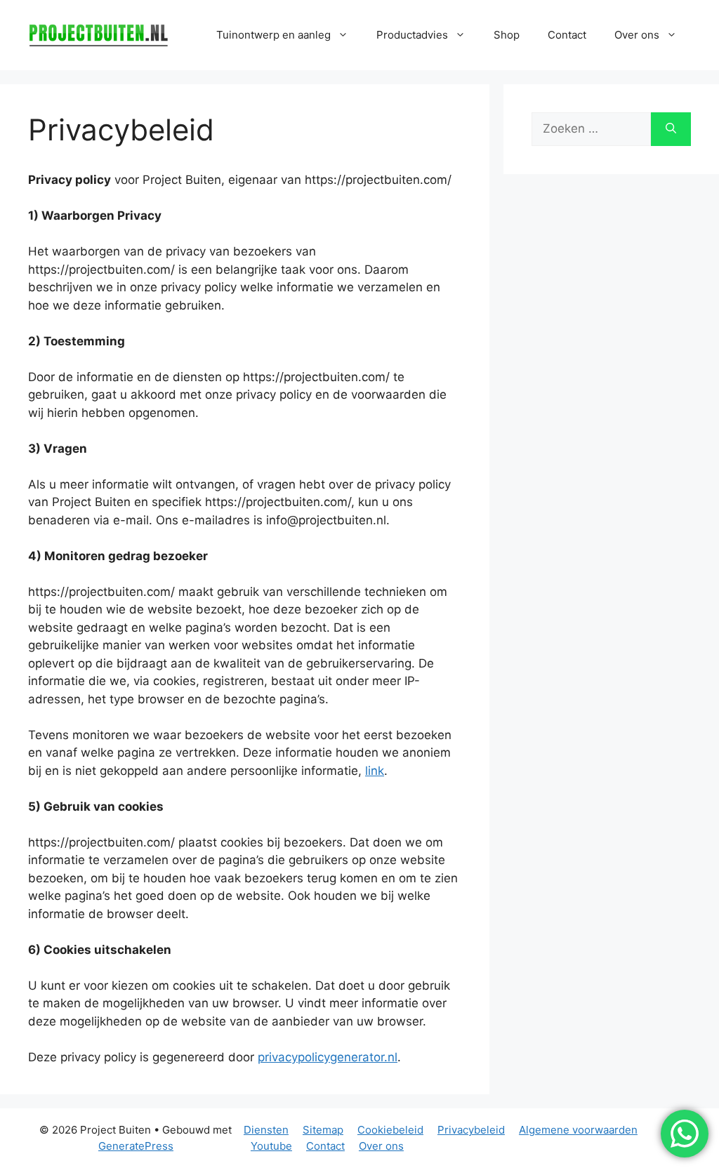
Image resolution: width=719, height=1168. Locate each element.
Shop (507, 34)
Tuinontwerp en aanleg (273, 34)
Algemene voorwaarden (578, 1129)
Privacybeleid (471, 1129)
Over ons (381, 1146)
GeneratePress (135, 1146)
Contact (567, 34)
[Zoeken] (671, 129)
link (374, 771)
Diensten (266, 1129)
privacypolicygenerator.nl (327, 1057)
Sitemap (323, 1129)
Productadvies (412, 34)
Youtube (271, 1146)
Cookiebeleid (390, 1129)
